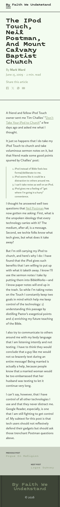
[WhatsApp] (18, 88)
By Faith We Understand (28, 4)
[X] (12, 88)
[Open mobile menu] (8, 7)
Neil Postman (35, 208)
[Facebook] (7, 88)
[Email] (23, 88)
